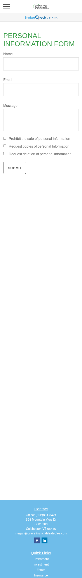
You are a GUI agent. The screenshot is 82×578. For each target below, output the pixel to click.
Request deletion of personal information (40, 153)
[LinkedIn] (44, 540)
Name (8, 53)
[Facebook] (37, 540)
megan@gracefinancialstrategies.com (41, 533)
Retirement (41, 559)
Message (10, 105)
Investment (41, 564)
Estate (41, 569)
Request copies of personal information (39, 146)
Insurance (41, 575)
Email (7, 79)
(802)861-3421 (46, 515)
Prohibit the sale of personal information (39, 138)
